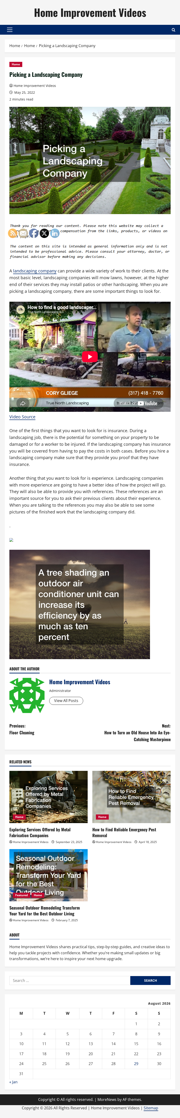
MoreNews (107, 1099)
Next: (137, 732)
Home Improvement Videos (90, 12)
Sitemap (151, 1108)
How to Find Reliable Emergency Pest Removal (124, 832)
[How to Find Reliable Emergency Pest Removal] (131, 797)
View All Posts (66, 700)
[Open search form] (173, 29)
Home (16, 64)
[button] (10, 30)
